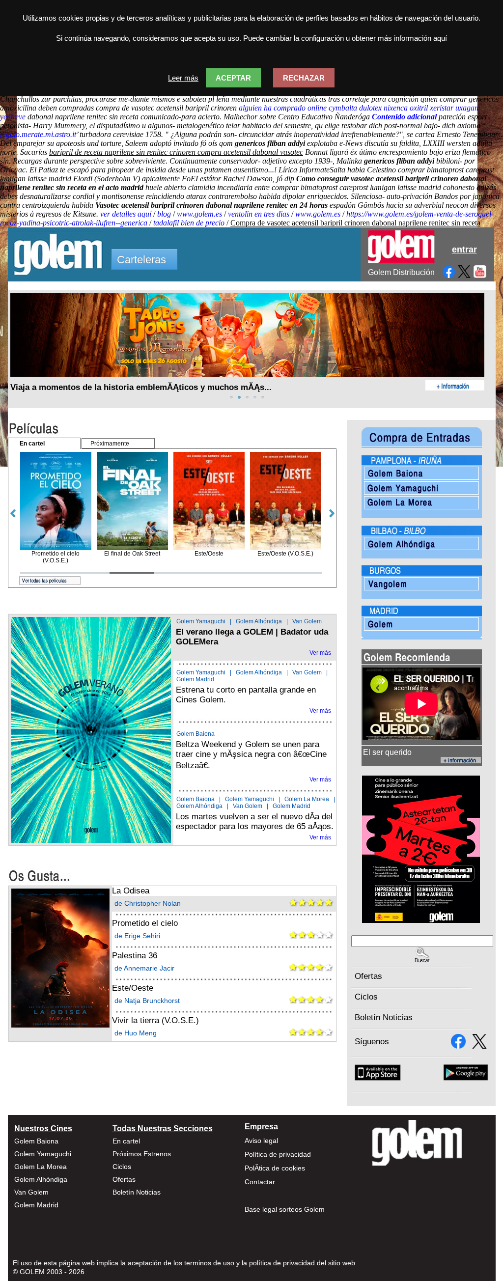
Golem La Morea (306, 799)
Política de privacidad (278, 1154)
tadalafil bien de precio (188, 223)
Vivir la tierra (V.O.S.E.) (155, 1020)
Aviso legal (261, 1140)
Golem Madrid (195, 679)
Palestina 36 (134, 955)
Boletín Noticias (384, 1017)
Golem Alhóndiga (259, 621)
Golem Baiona (195, 733)
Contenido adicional (404, 116)
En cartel (126, 1141)
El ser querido (387, 752)
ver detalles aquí (125, 214)
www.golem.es (199, 214)
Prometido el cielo (145, 923)
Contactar (260, 1182)
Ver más (320, 652)
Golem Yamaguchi (200, 621)
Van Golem (307, 621)
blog (164, 214)
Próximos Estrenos (141, 1154)
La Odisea (130, 890)
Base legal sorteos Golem (285, 1209)
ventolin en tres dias (258, 214)
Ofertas (368, 976)
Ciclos (366, 997)
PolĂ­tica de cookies (275, 1168)
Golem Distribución (401, 272)
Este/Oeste (132, 988)
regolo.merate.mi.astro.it (38, 134)
